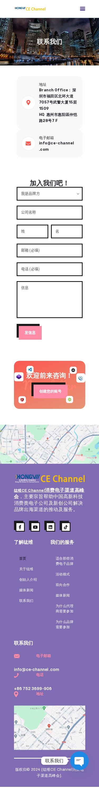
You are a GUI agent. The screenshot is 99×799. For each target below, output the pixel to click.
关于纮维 (26, 569)
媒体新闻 (26, 590)
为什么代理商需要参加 (65, 608)
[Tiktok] (65, 527)
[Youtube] (35, 527)
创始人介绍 (28, 579)
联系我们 (26, 601)
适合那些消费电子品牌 (65, 561)
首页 (22, 558)
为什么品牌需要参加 (65, 624)
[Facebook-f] (20, 527)
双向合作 (63, 585)
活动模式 (63, 574)
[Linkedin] (50, 527)
